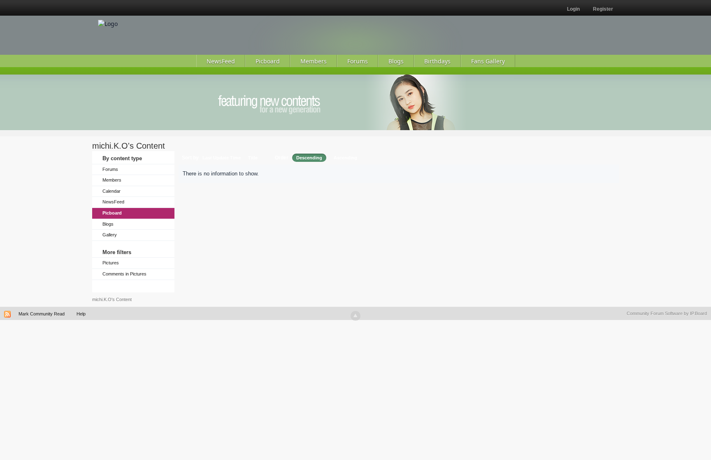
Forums (110, 169)
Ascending (345, 157)
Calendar (111, 191)
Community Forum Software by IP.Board (667, 313)
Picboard (112, 212)
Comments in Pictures (124, 273)
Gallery (109, 234)
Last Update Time (221, 157)
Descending (309, 157)
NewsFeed (113, 201)
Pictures (110, 262)
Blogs (108, 224)
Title (253, 157)
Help (81, 313)
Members (111, 179)
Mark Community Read (42, 313)
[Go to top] (355, 316)
